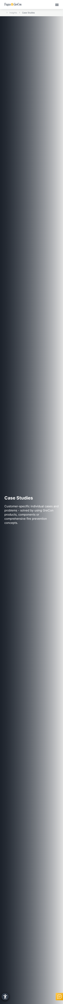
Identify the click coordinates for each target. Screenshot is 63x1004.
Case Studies (28, 12)
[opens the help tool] (5, 996)
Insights (13, 12)
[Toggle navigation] (57, 4)
